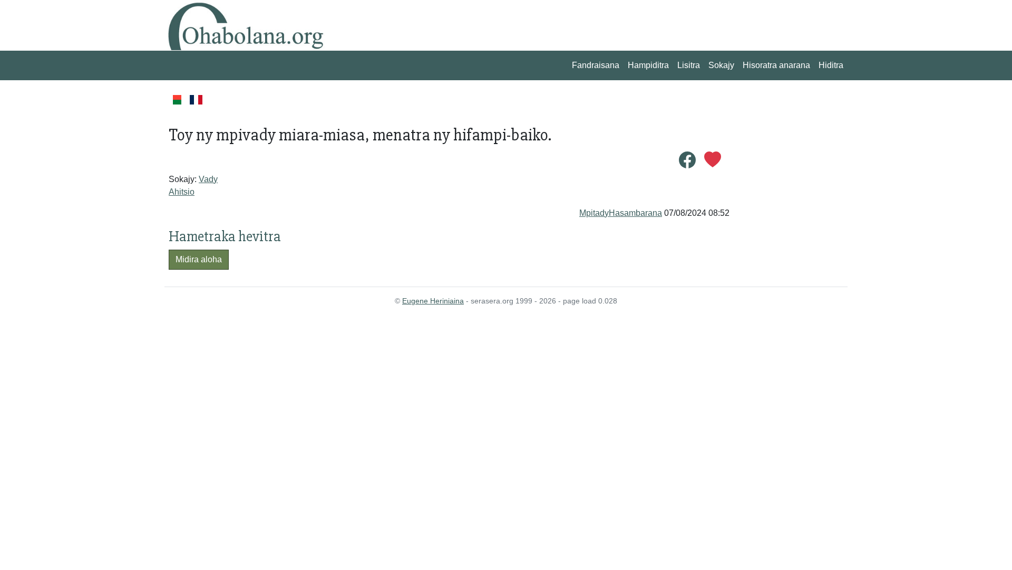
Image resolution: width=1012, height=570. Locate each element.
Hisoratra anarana (776, 65)
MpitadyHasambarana (620, 212)
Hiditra (831, 65)
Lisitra (688, 65)
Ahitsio (181, 191)
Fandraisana (595, 65)
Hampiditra (648, 65)
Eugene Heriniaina (433, 301)
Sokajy (721, 65)
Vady (208, 179)
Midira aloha (199, 259)
